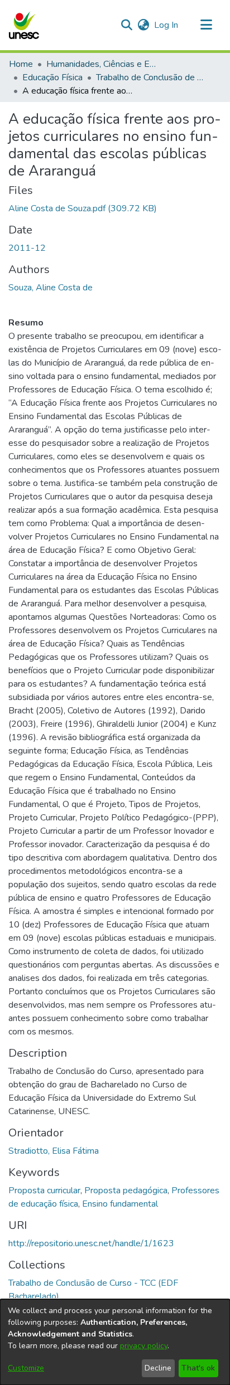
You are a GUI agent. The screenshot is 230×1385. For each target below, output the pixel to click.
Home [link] (21, 64)
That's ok (198, 1368)
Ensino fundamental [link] (120, 1204)
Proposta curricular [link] (44, 1190)
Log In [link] (166, 25)
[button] (23, 25)
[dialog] (115, 1342)
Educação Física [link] (52, 77)
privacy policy (143, 1345)
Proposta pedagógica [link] (125, 1190)
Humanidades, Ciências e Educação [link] (102, 64)
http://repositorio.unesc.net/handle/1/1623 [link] (91, 1243)
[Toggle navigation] (206, 25)
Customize (26, 1368)
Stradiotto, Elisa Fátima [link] (53, 1151)
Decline (158, 1368)
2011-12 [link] (27, 248)
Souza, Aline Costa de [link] (50, 287)
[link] (82, 208)
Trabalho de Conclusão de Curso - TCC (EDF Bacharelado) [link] (152, 77)
